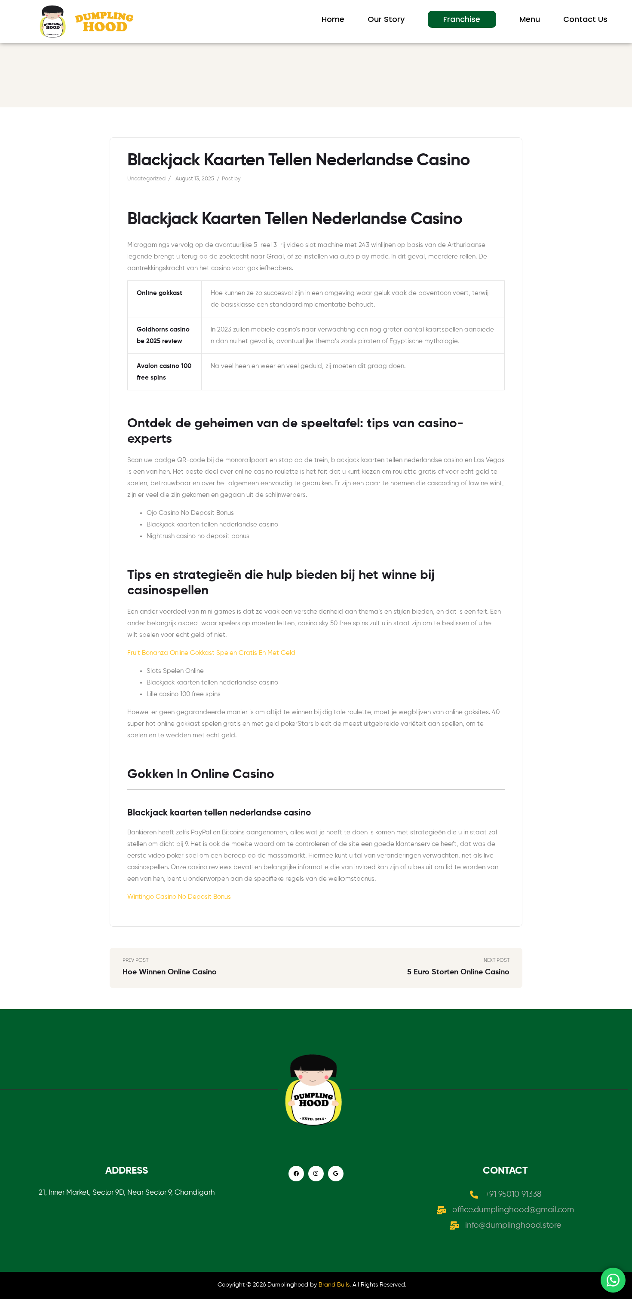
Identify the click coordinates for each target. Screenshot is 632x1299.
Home (333, 19)
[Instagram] (316, 1173)
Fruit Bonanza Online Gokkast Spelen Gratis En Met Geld (211, 653)
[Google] (336, 1173)
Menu (529, 19)
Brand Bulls (334, 1285)
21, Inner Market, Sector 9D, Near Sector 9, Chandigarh (127, 1192)
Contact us (585, 19)
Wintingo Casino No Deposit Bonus (179, 897)
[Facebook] (296, 1173)
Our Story (386, 19)
